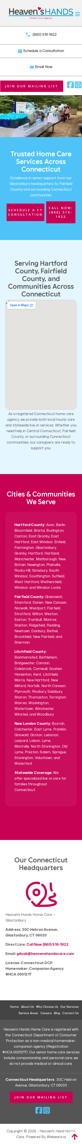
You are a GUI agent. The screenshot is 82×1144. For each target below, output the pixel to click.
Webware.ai (56, 1136)
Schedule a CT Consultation (25, 212)
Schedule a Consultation (43, 51)
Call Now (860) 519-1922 (47, 944)
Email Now (43, 66)
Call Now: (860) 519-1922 (61, 212)
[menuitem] (14, 1007)
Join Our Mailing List (31, 86)
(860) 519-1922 (44, 34)
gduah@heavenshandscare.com (45, 953)
